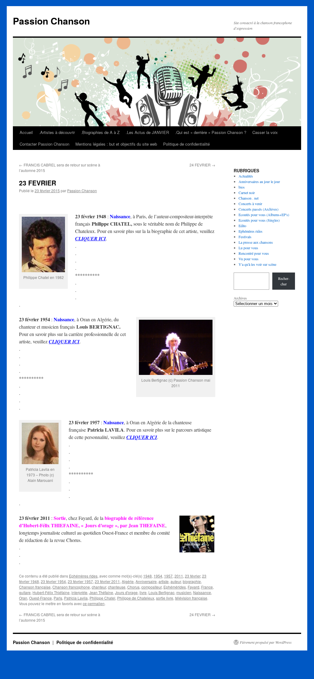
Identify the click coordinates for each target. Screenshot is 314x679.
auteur (175, 581)
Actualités (246, 176)
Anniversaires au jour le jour (259, 181)
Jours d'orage (126, 592)
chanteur (99, 586)
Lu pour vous (248, 247)
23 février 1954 (53, 581)
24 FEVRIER (202, 164)
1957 (168, 575)
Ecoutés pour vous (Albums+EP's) (264, 214)
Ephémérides (174, 586)
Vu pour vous (248, 258)
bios (242, 187)
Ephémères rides (83, 575)
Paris (58, 598)
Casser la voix (265, 132)
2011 (178, 575)
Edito (242, 225)
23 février (192, 575)
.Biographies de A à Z (100, 132)
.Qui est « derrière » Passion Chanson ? (210, 132)
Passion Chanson (51, 20)
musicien (183, 592)
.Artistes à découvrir (57, 132)
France (207, 586)
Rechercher (283, 281)
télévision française (191, 598)
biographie (192, 581)
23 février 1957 (80, 581)
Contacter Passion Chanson (44, 144)
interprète (79, 592)
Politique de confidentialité (186, 144)
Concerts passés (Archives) (258, 209)
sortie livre (164, 598)
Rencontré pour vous (254, 253)
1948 (147, 575)
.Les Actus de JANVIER (147, 132)
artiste (164, 581)
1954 (158, 575)
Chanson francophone (71, 586)
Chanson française (35, 586)
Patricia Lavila (76, 598)
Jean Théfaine (101, 592)
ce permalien (94, 603)
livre (143, 592)
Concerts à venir (250, 203)
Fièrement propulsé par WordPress (266, 642)
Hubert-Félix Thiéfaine (51, 592)
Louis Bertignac (161, 592)
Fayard (193, 586)
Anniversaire (146, 581)
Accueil (26, 132)
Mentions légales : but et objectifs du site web (116, 144)
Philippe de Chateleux (135, 598)
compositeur (151, 586)
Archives (240, 298)
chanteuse (116, 586)
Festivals (245, 236)
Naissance (202, 592)
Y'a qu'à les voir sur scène (257, 264)
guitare (25, 592)
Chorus (133, 586)
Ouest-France (40, 598)
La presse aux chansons (256, 242)
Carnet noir (247, 192)
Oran (23, 598)
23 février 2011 (107, 581)
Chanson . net (248, 198)
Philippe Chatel (102, 598)
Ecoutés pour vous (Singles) (259, 220)
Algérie (128, 581)
